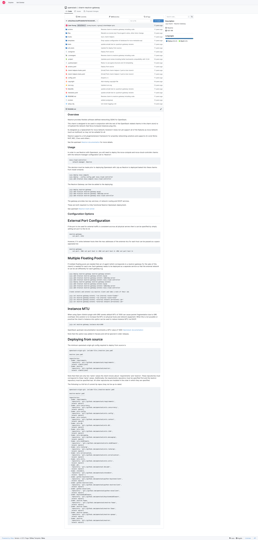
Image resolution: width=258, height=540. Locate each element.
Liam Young (72, 25)
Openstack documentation (133, 330)
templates (71, 40)
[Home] (4, 2)
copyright (71, 81)
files (69, 33)
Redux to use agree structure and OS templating (117, 63)
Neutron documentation (91, 142)
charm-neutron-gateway (89, 8)
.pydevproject (72, 63)
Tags (148, 17)
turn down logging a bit (108, 104)
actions (70, 29)
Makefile (70, 89)
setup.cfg (71, 104)
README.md (72, 96)
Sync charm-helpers (107, 37)
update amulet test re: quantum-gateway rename (117, 44)
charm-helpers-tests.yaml (76, 74)
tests (69, 44)
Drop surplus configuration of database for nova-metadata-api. (122, 40)
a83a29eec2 (82, 25)
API (255, 538)
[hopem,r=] (104, 78)
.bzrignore (71, 52)
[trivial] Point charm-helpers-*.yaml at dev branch (117, 70)
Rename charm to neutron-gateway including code (117, 29)
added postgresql (107, 100)
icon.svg (70, 85)
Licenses (248, 538)
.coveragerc (72, 55)
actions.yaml (72, 66)
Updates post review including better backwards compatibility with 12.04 (125, 59)
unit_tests (71, 48)
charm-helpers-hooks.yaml (77, 70)
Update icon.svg (106, 85)
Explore (10, 2)
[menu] (231, 538)
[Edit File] (160, 109)
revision (70, 100)
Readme (170, 28)
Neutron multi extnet (86, 209)
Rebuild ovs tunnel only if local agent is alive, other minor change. (122, 33)
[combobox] (140, 20)
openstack (72, 8)
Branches (115, 17)
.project (70, 59)
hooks (70, 37)
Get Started (20, 2)
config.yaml (72, 78)
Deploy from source (107, 52)
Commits (82, 17)
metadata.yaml (73, 92)
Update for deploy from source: (111, 48)
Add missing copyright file (109, 81)
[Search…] (192, 17)
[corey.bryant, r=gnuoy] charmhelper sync (101, 25)
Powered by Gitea (8, 538)
